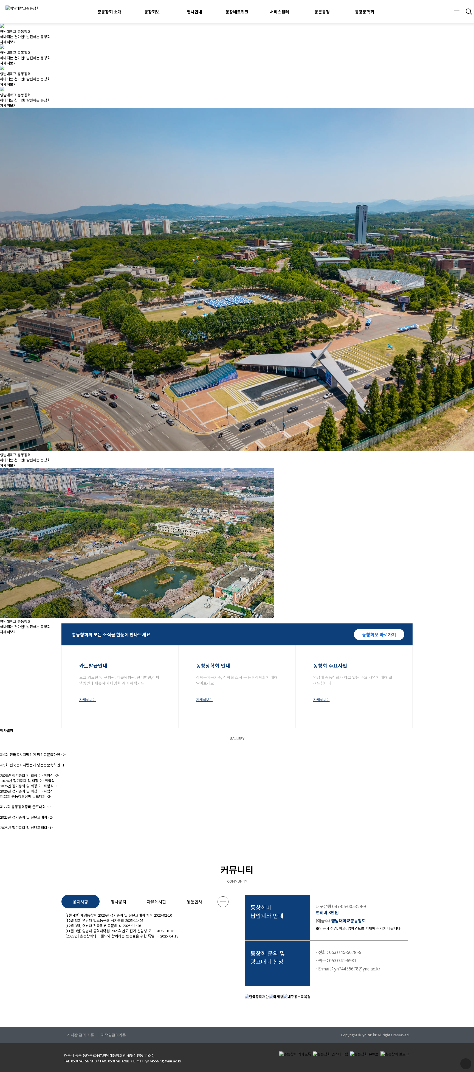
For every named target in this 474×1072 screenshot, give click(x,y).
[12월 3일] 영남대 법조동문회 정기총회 (95, 920)
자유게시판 (156, 902)
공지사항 (80, 902)
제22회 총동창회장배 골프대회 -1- (25, 806)
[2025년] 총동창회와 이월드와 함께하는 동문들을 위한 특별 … (112, 936)
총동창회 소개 (109, 12)
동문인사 (194, 902)
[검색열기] (468, 11)
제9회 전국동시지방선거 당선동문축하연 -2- (33, 754)
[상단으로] (465, 1063)
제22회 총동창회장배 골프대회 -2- (25, 796)
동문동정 (322, 12)
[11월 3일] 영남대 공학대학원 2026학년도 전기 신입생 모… (110, 930)
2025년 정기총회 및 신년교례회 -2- (26, 817)
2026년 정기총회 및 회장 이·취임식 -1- (29, 785)
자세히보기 (8, 41)
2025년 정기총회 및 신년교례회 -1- (26, 827)
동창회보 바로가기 (379, 634)
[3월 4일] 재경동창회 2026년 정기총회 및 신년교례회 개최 (109, 915)
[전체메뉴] (456, 11)
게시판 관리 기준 (80, 1035)
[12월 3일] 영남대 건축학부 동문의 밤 (94, 925)
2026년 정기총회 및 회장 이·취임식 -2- (29, 775)
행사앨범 (6, 730)
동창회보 (152, 12)
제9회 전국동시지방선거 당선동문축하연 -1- (33, 765)
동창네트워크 (237, 12)
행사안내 (194, 12)
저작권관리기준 (113, 1035)
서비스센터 (279, 12)
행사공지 (118, 902)
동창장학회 (364, 12)
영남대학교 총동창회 (15, 31)
